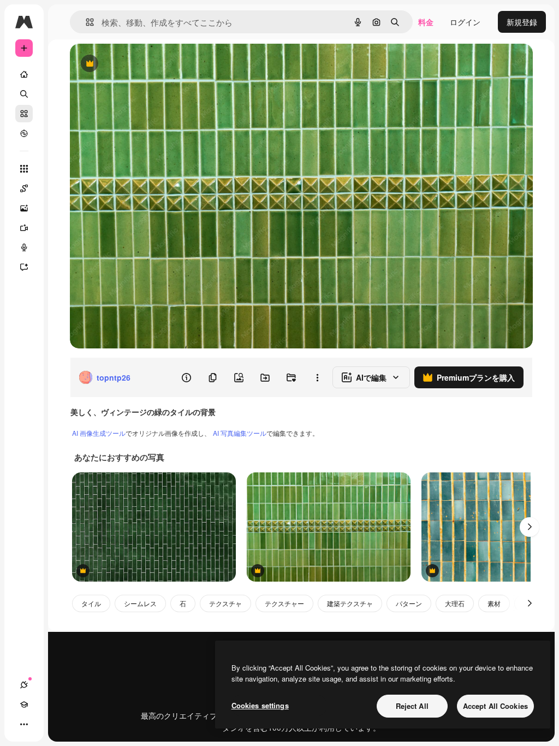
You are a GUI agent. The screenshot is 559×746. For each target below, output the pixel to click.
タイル (91, 603)
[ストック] (24, 113)
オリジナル (144, 64)
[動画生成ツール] (24, 227)
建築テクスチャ (350, 603)
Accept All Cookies (495, 706)
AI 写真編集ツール (239, 432)
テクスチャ (225, 603)
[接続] (24, 685)
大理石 (455, 603)
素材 (494, 603)
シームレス (140, 603)
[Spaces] (24, 188)
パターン (409, 603)
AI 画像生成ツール (99, 432)
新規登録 (522, 21)
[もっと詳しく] (24, 133)
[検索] (24, 94)
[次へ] (529, 527)
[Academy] (24, 704)
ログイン (465, 21)
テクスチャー (284, 603)
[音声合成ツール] (24, 247)
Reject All (412, 706)
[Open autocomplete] (85, 22)
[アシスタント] (24, 267)
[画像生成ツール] (24, 208)
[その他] (24, 724)
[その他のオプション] (317, 377)
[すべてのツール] (24, 168)
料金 (425, 21)
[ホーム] (24, 74)
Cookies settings (260, 705)
